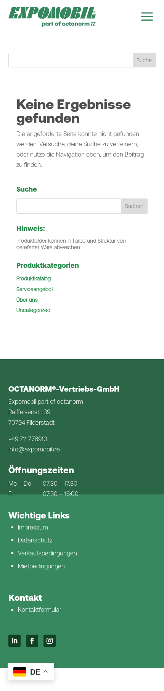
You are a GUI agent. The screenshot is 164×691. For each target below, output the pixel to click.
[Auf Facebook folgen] (32, 641)
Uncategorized (33, 310)
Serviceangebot (34, 289)
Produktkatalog (33, 278)
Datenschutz (35, 540)
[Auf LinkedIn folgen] (14, 641)
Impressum (33, 527)
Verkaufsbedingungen (47, 553)
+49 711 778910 (27, 439)
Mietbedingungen (41, 566)
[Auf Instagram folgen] (49, 641)
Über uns (27, 300)
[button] (134, 206)
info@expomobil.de (34, 449)
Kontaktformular (39, 609)
